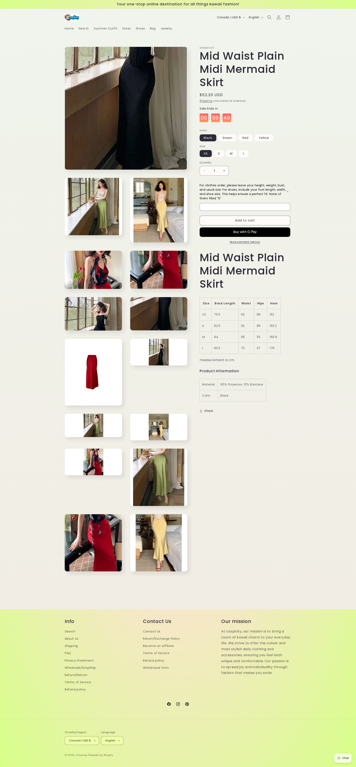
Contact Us (151, 631)
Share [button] (208, 411)
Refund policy (75, 689)
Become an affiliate (158, 646)
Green (227, 138)
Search (70, 631)
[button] (269, 17)
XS (206, 153)
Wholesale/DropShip (80, 668)
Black (208, 138)
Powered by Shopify (100, 755)
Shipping (206, 101)
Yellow (264, 138)
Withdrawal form (156, 668)
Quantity (205, 162)
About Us (71, 639)
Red (245, 138)
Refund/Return (76, 675)
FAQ (68, 653)
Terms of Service (78, 682)
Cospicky (82, 755)
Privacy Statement (79, 660)
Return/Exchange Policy (161, 639)
